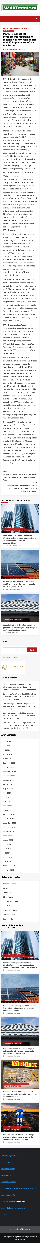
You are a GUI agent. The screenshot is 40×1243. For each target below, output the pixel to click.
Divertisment (8, 897)
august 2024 (8, 840)
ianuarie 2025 (8, 819)
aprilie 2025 (7, 806)
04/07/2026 (17, 589)
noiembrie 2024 (9, 827)
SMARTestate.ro (10, 49)
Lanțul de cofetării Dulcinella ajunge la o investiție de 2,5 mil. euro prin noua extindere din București (21, 487)
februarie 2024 (9, 866)
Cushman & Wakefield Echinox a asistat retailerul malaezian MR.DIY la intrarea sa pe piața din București (19, 715)
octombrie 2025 (9, 780)
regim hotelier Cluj (8, 1195)
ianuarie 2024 (8, 870)
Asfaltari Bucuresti (8, 1182)
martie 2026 (8, 759)
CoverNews (32, 1237)
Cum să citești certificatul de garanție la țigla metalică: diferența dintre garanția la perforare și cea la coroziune (20, 627)
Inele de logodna (7, 1214)
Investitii (20, 530)
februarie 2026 (9, 763)
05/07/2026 (17, 546)
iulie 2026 (7, 741)
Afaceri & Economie (9, 28)
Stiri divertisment (8, 1169)
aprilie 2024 (7, 857)
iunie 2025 (7, 797)
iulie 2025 (7, 793)
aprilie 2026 (7, 754)
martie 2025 (8, 810)
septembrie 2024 (9, 836)
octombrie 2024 (9, 831)
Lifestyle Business (10, 910)
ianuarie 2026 (8, 767)
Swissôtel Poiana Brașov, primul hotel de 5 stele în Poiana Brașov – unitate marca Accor (19, 475)
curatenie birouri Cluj (9, 1175)
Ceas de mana (6, 1162)
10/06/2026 (17, 632)
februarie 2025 (9, 814)
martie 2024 (8, 861)
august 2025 (8, 789)
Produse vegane (7, 1201)
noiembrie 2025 (9, 776)
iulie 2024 (7, 844)
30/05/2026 (17, 1099)
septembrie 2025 (9, 784)
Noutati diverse (8, 31)
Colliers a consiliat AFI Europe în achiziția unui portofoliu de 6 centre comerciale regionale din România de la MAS (19, 725)
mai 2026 (6, 750)
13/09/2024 (20, 49)
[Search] (36, 19)
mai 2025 (6, 801)
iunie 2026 (7, 746)
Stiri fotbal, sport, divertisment (13, 1208)
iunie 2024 (7, 849)
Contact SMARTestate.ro (20, 1229)
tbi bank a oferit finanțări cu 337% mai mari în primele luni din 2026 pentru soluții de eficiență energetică (19, 584)
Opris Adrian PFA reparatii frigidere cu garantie (19, 1188)
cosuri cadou (13, 657)
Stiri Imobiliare (29, 530)
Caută (4, 641)
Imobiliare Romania (9, 530)
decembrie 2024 (9, 823)
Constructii (20, 527)
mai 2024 (6, 853)
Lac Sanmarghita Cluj (9, 1155)
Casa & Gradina (21, 28)
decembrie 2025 (9, 771)
